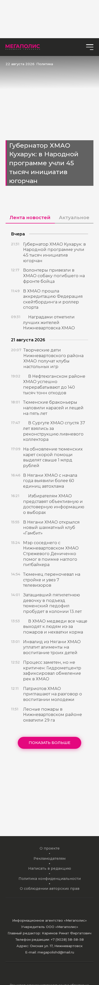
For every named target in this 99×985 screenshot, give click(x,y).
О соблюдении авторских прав (49, 888)
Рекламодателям (49, 858)
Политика (44, 64)
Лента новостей (30, 217)
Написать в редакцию (49, 868)
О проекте (50, 848)
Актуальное (74, 217)
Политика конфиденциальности (50, 878)
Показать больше (49, 742)
